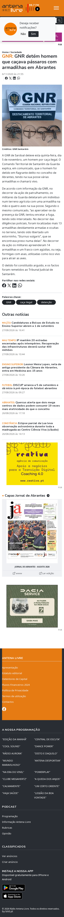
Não (23, 34)
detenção (46, 302)
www (18, 573)
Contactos (8, 701)
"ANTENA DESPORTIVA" (47, 760)
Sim (33, 34)
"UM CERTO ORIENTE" (47, 786)
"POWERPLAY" (42, 772)
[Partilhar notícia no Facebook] (6, 78)
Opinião (6, 833)
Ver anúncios (9, 856)
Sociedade (16, 52)
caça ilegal (26, 302)
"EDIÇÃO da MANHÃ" (14, 739)
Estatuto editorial (12, 673)
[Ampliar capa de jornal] (32, 531)
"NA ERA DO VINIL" (13, 772)
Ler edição (48, 573)
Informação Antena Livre (16, 821)
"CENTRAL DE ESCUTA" (47, 739)
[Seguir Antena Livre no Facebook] (4, 709)
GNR (8, 302)
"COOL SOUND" (11, 746)
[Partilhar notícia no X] (10, 78)
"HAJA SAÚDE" (10, 793)
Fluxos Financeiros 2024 (16, 684)
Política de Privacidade (15, 690)
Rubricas (7, 827)
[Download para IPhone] (32, 895)
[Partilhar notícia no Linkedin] (14, 78)
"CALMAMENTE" (11, 786)
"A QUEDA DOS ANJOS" (47, 779)
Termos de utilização (14, 696)
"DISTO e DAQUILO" (46, 753)
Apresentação (10, 667)
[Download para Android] (30, 887)
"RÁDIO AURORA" (12, 753)
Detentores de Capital (14, 679)
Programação (10, 816)
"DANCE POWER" (44, 746)
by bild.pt (7, 911)
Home (5, 52)
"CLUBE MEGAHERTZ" (14, 779)
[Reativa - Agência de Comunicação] (32, 463)
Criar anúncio (10, 862)
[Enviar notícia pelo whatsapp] (18, 78)
